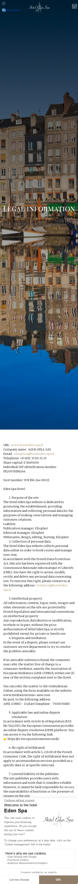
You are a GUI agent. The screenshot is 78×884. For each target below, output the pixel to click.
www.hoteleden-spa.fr (27, 445)
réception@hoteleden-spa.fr (34, 454)
